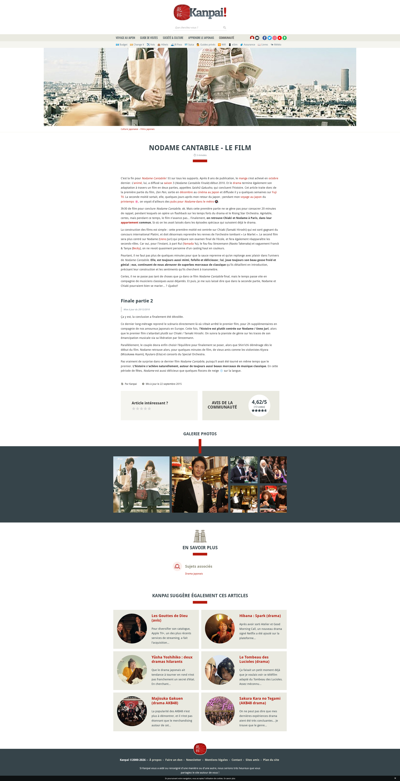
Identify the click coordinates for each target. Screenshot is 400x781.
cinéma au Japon (208, 192)
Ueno (163, 239)
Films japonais (147, 129)
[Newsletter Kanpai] (257, 38)
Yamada (189, 243)
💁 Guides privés (206, 44)
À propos (155, 759)
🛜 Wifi (222, 44)
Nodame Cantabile (154, 178)
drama (237, 183)
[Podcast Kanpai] (284, 38)
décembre (186, 192)
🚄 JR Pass (176, 44)
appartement (129, 222)
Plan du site (271, 759)
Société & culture (173, 38)
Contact (237, 759)
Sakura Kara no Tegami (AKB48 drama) (259, 700)
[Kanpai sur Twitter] (270, 38)
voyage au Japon (251, 197)
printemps (127, 201)
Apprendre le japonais (201, 38)
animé (138, 183)
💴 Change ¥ (137, 44)
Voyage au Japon (125, 38)
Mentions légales (216, 759)
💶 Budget (121, 44)
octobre (273, 178)
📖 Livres (263, 44)
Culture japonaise (129, 129)
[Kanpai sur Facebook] (264, 38)
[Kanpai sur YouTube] (280, 38)
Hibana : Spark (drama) (260, 616)
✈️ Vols (151, 44)
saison (168, 183)
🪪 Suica (189, 44)
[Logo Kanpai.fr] (200, 12)
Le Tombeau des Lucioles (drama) (254, 659)
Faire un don (173, 759)
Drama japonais (194, 573)
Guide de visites (149, 38)
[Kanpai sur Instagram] (274, 38)
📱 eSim (233, 44)
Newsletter (193, 759)
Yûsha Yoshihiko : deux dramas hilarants (172, 659)
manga (243, 178)
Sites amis (252, 759)
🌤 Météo (275, 44)
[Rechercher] (225, 27)
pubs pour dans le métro (194, 201)
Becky (136, 248)
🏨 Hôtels (162, 44)
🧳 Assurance (247, 44)
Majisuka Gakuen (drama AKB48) (167, 700)
